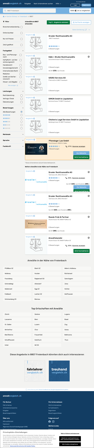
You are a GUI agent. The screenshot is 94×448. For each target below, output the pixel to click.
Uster (7, 345)
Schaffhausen (9, 340)
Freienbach (23, 16)
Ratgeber (28, 3)
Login (75, 5)
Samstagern (69, 279)
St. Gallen (8, 324)
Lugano (67, 314)
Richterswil (68, 273)
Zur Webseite (81, 153)
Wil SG (37, 345)
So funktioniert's (53, 408)
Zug (66, 324)
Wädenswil (8, 289)
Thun (66, 340)
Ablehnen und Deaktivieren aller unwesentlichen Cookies (70, 438)
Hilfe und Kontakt (8, 421)
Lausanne (8, 319)
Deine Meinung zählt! (48, 389)
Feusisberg (8, 279)
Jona (66, 284)
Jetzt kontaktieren (81, 157)
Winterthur (8, 330)
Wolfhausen (69, 294)
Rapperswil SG (39, 279)
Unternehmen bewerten (10, 408)
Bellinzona (68, 335)
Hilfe (57, 3)
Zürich (7, 314)
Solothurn (38, 340)
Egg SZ (37, 289)
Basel (66, 319)
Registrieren (86, 5)
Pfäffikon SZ (9, 268)
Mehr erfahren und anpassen (70, 433)
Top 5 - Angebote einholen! (58, 22)
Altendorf (38, 284)
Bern (36, 319)
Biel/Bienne (9, 335)
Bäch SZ (37, 268)
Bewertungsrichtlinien (9, 413)
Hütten (67, 289)
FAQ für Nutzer (7, 405)
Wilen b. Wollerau (70, 268)
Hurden (37, 273)
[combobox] (31, 10)
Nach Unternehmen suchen (43, 3)
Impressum (6, 424)
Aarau (67, 330)
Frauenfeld (38, 335)
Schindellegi (9, 284)
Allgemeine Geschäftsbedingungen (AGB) (15, 427)
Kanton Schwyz (12, 16)
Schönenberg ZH (10, 299)
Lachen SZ (38, 294)
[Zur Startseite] (13, 4)
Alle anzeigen (12, 85)
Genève (37, 314)
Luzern (37, 324)
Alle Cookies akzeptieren (70, 444)
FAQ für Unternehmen (54, 405)
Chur (36, 330)
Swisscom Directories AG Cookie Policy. (22, 446)
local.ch (50, 429)
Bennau (37, 299)
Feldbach (8, 294)
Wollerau (8, 273)
